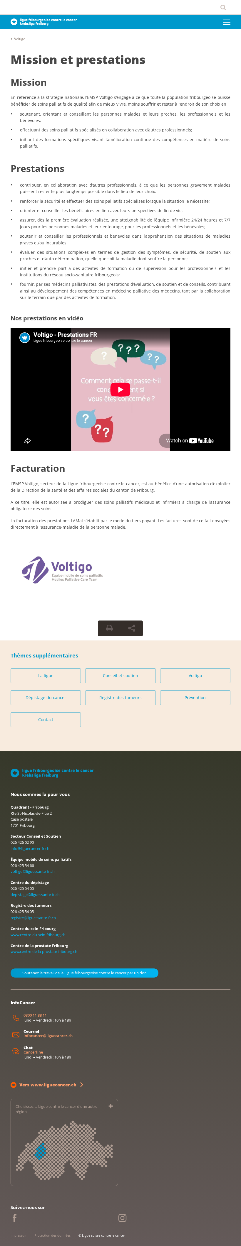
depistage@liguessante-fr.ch (35, 894)
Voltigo (19, 38)
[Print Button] (109, 628)
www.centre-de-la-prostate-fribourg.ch (44, 951)
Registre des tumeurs (120, 697)
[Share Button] (131, 628)
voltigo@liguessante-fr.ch (33, 871)
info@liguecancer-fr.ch (30, 848)
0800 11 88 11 (35, 1015)
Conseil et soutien (120, 675)
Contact (45, 719)
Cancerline (33, 1052)
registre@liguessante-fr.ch (33, 917)
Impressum (19, 1235)
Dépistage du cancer (46, 697)
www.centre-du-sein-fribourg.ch (38, 934)
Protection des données (52, 1235)
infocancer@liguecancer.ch (48, 1035)
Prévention (195, 697)
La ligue (45, 675)
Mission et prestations (78, 59)
